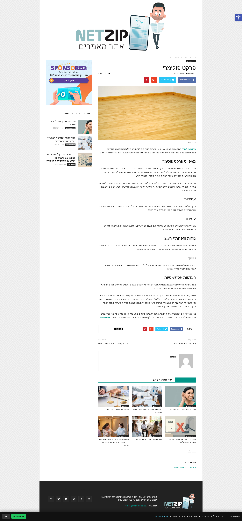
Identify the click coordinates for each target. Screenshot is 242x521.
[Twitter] (66, 499)
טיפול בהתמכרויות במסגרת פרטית (149, 439)
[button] (238, 17)
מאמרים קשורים (184, 379)
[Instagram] (73, 499)
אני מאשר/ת (18, 516)
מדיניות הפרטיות (161, 516)
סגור (6, 516)
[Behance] (89, 499)
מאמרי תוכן (71, 164)
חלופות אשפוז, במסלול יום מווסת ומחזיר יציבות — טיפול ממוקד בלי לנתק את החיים (114, 442)
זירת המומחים (191, 61)
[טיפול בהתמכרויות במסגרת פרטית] (147, 426)
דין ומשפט (125, 406)
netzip (189, 73)
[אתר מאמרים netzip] (121, 26)
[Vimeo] (58, 499)
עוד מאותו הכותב (162, 379)
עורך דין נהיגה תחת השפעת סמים (113, 343)
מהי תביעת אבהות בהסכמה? (118, 410)
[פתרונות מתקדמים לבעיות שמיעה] (180, 396)
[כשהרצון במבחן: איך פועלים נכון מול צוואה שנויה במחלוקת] (180, 426)
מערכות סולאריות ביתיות (185, 343)
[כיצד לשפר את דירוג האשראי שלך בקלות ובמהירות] (147, 396)
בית (194, 57)
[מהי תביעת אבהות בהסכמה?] (113, 396)
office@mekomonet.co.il (136, 505)
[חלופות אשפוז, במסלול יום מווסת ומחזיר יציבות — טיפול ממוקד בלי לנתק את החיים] (113, 426)
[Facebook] (81, 499)
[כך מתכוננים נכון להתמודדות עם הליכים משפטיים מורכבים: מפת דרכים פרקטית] (85, 160)
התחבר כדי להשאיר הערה (185, 467)
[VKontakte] (51, 499)
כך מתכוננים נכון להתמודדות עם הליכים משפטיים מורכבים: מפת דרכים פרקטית (60, 157)
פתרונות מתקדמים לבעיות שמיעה (183, 410)
